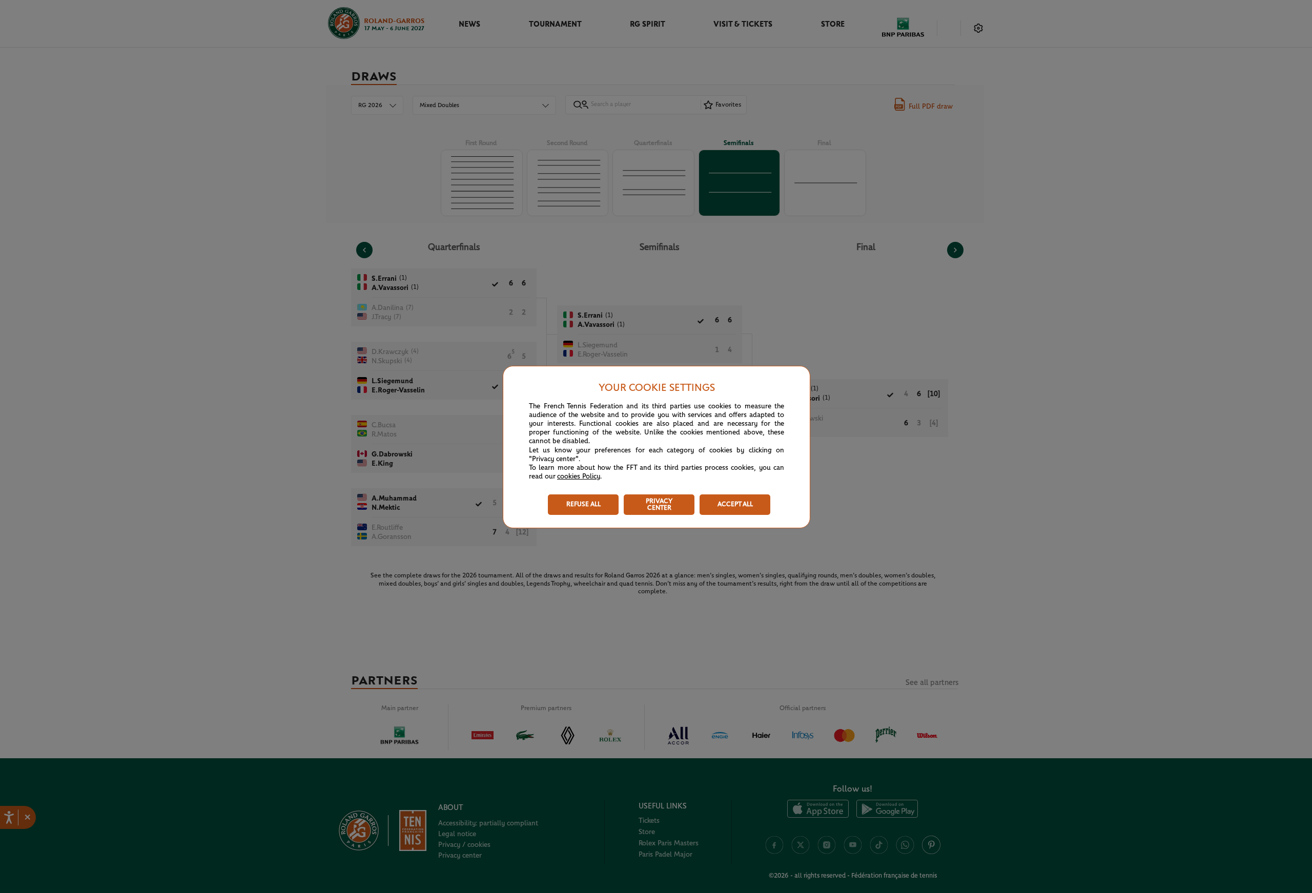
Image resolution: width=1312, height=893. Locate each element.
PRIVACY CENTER (659, 504)
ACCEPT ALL (735, 504)
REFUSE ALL (583, 504)
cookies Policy (578, 476)
